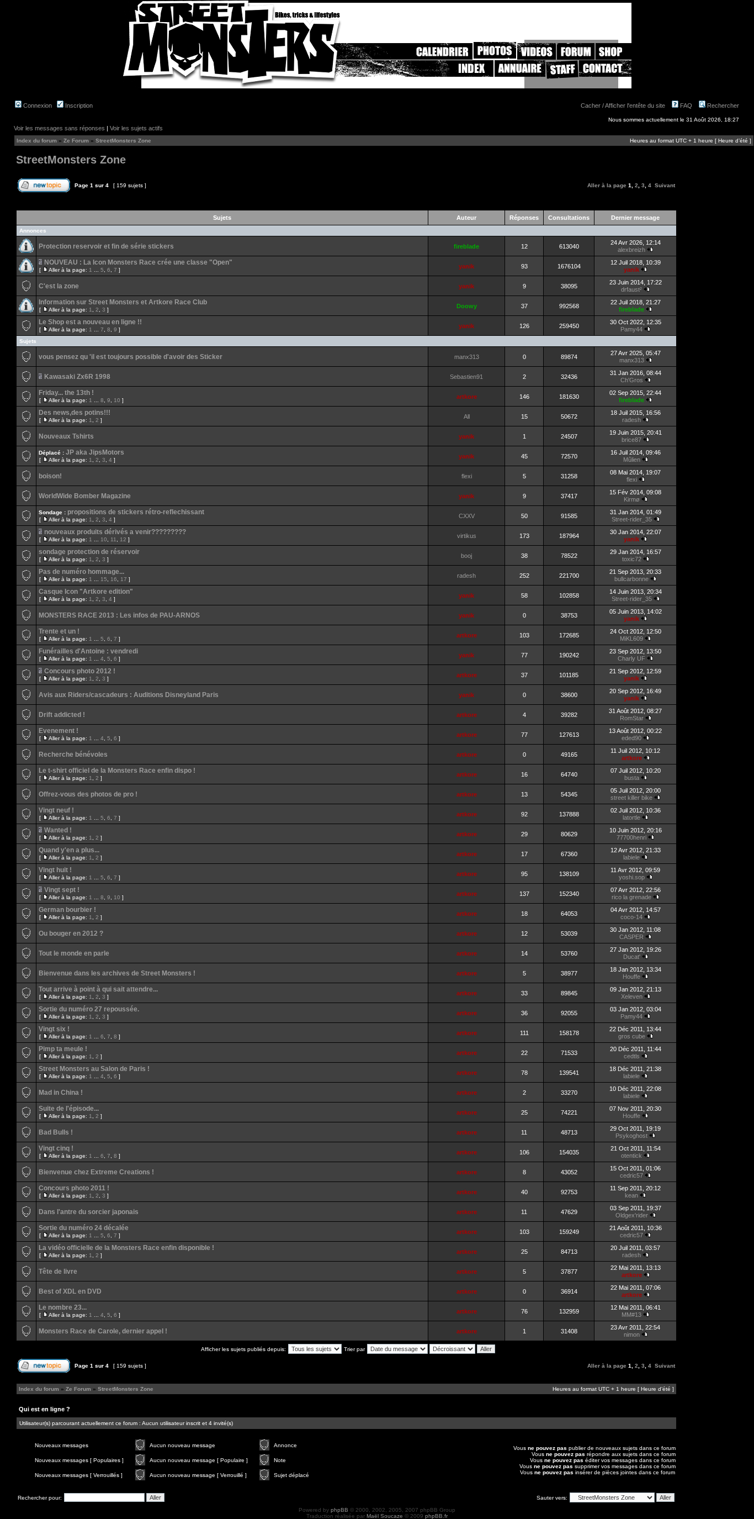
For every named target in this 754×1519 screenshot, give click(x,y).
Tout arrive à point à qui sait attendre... (98, 989)
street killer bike (631, 797)
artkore (466, 396)
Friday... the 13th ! (66, 393)
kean (631, 1195)
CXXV (467, 516)
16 (113, 579)
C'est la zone (59, 286)
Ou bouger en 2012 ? (71, 933)
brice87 (631, 439)
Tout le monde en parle (74, 953)
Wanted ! (58, 830)
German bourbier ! (67, 910)
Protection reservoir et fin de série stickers (106, 246)
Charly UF (631, 658)
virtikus (466, 535)
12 (123, 539)
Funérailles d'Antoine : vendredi (88, 651)
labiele (631, 857)
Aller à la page (606, 185)
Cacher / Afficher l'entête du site (623, 105)
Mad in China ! (61, 1092)
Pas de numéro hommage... (81, 572)
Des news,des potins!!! (74, 412)
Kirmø (632, 499)
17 (123, 579)
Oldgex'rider (631, 1215)
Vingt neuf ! (56, 810)
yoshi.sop (632, 877)
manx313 (466, 357)
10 (117, 400)
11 (113, 539)
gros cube (631, 1036)
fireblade (466, 246)
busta (631, 777)
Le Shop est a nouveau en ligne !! (90, 322)
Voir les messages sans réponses (59, 128)
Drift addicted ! (62, 715)
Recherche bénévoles (73, 754)
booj (466, 555)
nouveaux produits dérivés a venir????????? (115, 532)
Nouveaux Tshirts (66, 436)
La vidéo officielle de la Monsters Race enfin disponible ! (126, 1248)
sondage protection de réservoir (89, 552)
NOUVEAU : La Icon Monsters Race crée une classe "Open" (138, 262)
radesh (631, 419)
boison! (50, 476)
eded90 (631, 738)
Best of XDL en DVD (70, 1291)
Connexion (37, 105)
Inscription (78, 105)
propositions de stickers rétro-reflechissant (135, 512)
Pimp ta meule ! (63, 1049)
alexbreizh (631, 249)
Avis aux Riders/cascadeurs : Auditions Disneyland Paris (129, 695)
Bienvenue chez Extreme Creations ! (96, 1172)
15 (103, 579)
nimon (632, 1334)
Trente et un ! (59, 631)
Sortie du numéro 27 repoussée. (89, 1009)
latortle (631, 817)
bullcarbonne (631, 579)
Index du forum (37, 141)
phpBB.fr (436, 1516)
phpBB (339, 1510)
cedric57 (631, 1175)
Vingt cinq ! (56, 1148)
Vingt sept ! (61, 890)
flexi (466, 476)
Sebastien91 (466, 376)
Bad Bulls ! (56, 1132)
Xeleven (632, 996)
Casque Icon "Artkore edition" (86, 591)
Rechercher (722, 105)
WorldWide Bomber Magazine (85, 496)
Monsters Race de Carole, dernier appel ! (103, 1331)
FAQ (685, 105)
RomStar (632, 718)
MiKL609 (631, 638)
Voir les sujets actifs (136, 128)
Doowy (466, 306)
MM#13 (631, 1314)
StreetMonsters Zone (123, 141)
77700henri (631, 837)
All (467, 416)
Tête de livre (58, 1271)
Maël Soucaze (385, 1516)
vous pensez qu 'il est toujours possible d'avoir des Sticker (130, 357)
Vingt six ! (54, 1029)
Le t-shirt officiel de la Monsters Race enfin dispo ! (117, 770)
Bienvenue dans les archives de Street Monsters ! (117, 973)
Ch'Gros (631, 380)
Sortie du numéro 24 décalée (84, 1228)
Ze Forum (76, 141)
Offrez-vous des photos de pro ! (88, 794)
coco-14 (631, 917)
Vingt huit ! (55, 870)
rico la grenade (631, 897)
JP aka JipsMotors (95, 452)
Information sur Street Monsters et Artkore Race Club (123, 302)
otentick (631, 1155)
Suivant (665, 185)
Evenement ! (58, 731)
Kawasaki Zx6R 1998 (77, 377)
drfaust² (631, 289)
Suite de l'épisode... (69, 1108)
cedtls (632, 1056)
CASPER (631, 936)
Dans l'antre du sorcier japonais (89, 1212)
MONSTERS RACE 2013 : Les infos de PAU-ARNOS (119, 615)
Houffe (631, 976)
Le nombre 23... (63, 1307)
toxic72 (631, 559)
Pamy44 (631, 329)
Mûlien (631, 459)
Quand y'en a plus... (69, 850)
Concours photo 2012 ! (79, 671)
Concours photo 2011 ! (74, 1188)
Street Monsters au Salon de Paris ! (94, 1069)
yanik (466, 266)
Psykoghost (631, 1135)
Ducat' (631, 956)
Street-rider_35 (632, 519)
